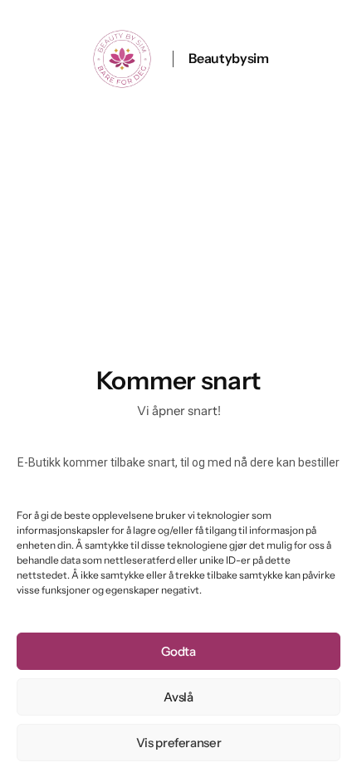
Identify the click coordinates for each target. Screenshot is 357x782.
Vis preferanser (179, 742)
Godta (178, 651)
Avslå (178, 697)
